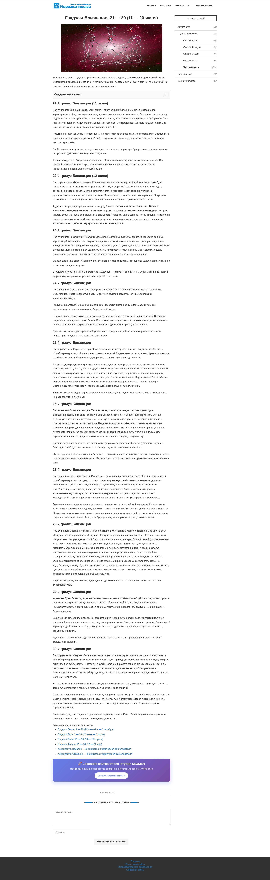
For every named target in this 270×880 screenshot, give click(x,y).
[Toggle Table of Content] (164, 94)
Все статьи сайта (135, 864)
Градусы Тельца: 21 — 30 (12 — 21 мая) (80, 744)
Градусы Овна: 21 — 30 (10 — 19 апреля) (80, 739)
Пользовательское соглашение (135, 867)
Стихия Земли (199, 54)
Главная (151, 6)
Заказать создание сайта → (111, 775)
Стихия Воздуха (199, 47)
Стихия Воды (199, 40)
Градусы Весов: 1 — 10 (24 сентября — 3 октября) (85, 729)
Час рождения (199, 67)
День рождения (198, 33)
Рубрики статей (182, 6)
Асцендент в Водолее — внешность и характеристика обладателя (94, 749)
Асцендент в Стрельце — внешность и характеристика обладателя (95, 754)
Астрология (197, 27)
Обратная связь (204, 6)
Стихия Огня (199, 60)
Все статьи (165, 6)
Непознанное (197, 74)
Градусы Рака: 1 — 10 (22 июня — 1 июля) (81, 734)
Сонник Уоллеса (197, 81)
